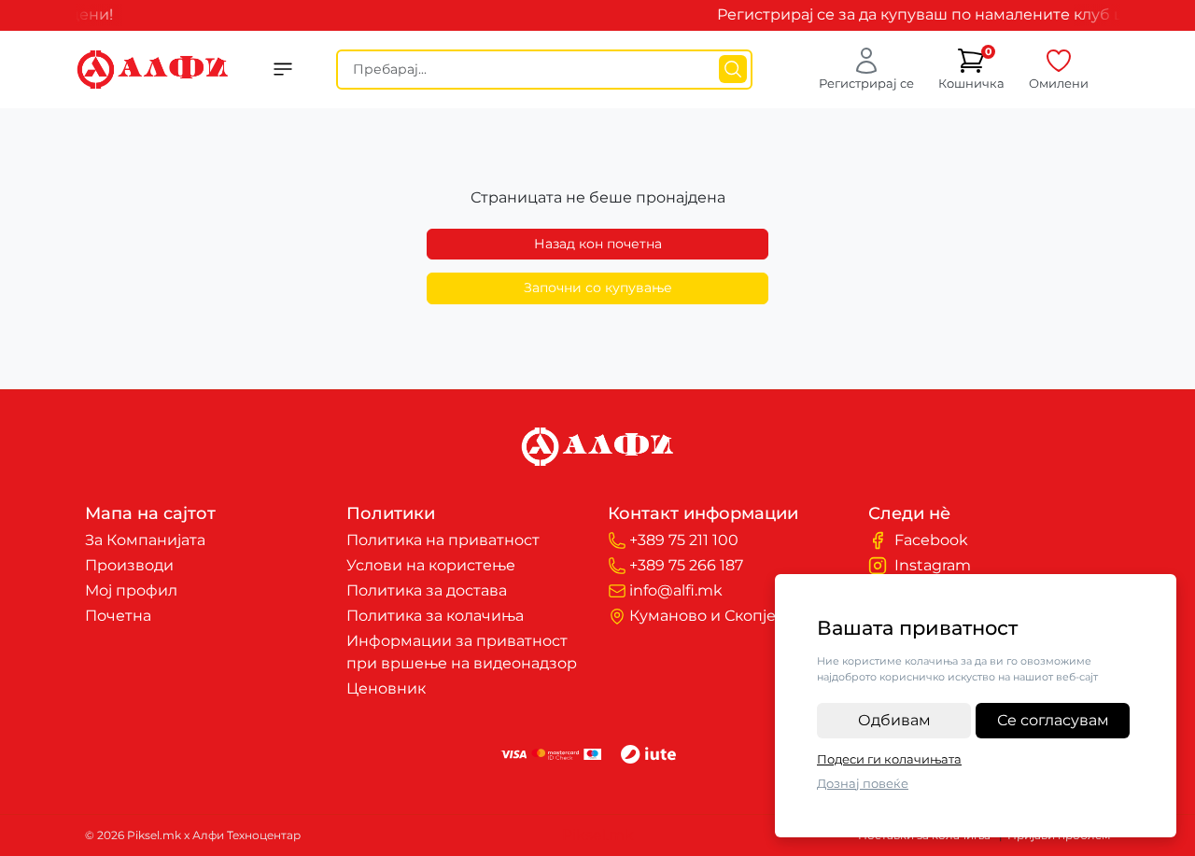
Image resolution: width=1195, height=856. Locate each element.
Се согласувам (1053, 720)
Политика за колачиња (435, 615)
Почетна (118, 615)
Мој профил (131, 590)
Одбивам (894, 720)
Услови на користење (430, 565)
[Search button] (733, 69)
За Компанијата (145, 540)
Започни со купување (598, 287)
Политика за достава (426, 590)
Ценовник (386, 688)
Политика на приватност (443, 540)
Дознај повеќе (862, 783)
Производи (129, 565)
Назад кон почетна (598, 243)
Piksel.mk (598, 835)
